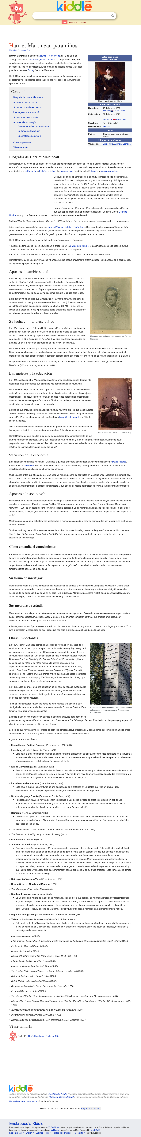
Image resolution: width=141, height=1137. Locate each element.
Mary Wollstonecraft (69, 417)
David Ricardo (119, 461)
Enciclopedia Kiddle (57, 1093)
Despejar (107, 15)
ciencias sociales (109, 171)
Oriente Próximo (55, 227)
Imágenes (73, 22)
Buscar (112, 16)
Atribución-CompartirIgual (61, 1096)
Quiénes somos (42, 1132)
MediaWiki (95, 1130)
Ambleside (107, 119)
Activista (118, 143)
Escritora (127, 143)
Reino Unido (119, 110)
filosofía (94, 171)
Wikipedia (55, 1130)
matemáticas (67, 171)
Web (64, 22)
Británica (107, 126)
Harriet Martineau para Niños (23, 1101)
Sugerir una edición (90, 1108)
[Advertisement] (70, 32)
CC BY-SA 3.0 (53, 1127)
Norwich (106, 110)
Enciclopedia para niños (19, 50)
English (83, 22)
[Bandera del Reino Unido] (111, 110)
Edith (30, 70)
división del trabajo (79, 245)
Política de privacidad (62, 1132)
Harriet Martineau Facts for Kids (43, 1036)
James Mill (28, 465)
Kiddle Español (15, 1132)
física (52, 171)
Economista (108, 143)
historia (42, 171)
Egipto (68, 227)
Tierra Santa (79, 227)
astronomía (30, 171)
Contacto (79, 1132)
